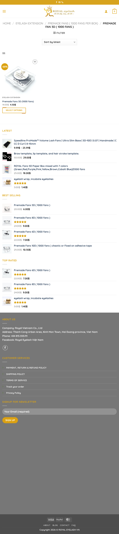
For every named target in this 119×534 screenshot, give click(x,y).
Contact (64, 525)
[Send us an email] (59, 2)
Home (7, 23)
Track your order (15, 386)
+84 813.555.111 (19, 335)
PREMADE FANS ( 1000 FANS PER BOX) (73, 23)
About (46, 525)
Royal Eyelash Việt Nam (29, 339)
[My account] (106, 11)
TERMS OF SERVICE (16, 380)
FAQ (74, 525)
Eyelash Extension (29, 23)
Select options (14, 110)
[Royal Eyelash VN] (59, 11)
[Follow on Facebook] (56, 2)
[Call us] (62, 2)
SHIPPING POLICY (15, 374)
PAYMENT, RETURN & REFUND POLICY (26, 367)
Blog (55, 525)
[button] (4, 11)
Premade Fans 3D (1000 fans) (18, 101)
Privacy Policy (13, 393)
